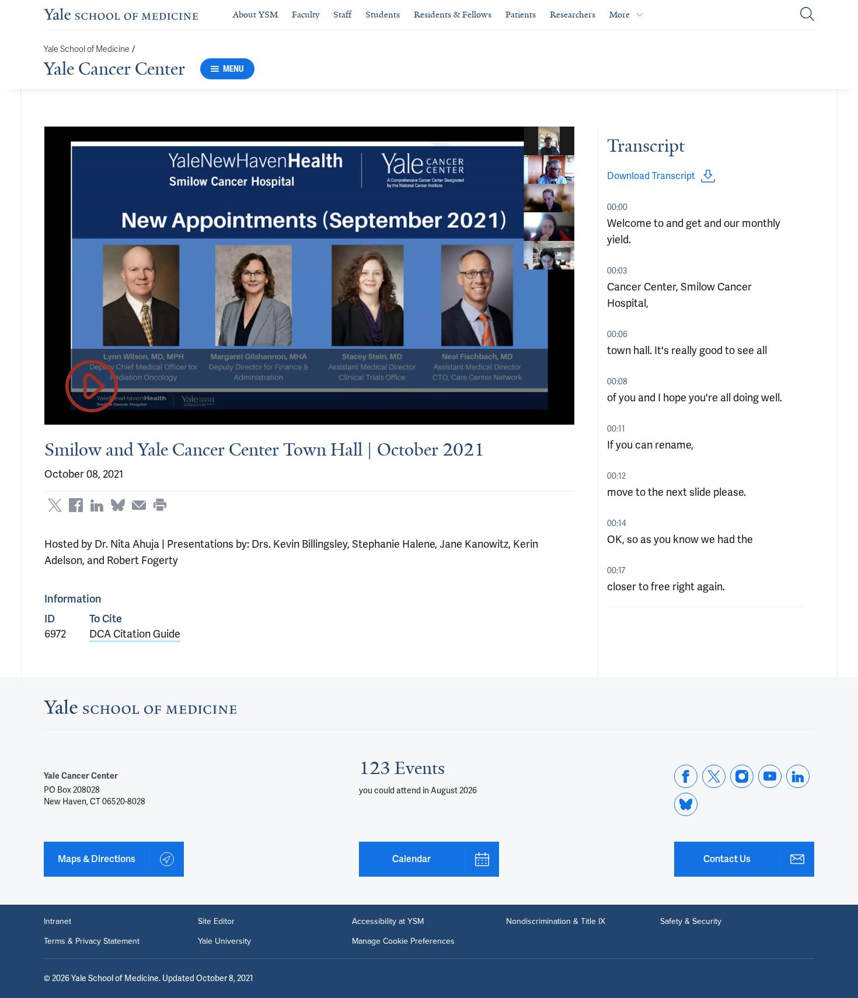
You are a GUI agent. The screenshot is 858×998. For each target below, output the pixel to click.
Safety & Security (690, 921)
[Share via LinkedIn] (97, 505)
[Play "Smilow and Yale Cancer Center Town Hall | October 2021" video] (91, 387)
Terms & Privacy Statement (91, 941)
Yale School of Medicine (87, 49)
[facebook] (685, 776)
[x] (714, 776)
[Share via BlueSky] (118, 505)
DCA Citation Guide (134, 633)
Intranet (57, 921)
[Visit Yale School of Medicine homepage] (140, 710)
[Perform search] (807, 15)
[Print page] (160, 505)
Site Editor (216, 921)
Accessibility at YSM (388, 921)
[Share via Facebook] (76, 505)
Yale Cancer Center (114, 68)
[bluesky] (685, 804)
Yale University (224, 941)
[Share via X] (55, 505)
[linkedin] (798, 776)
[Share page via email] (139, 505)
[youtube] (770, 776)
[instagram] (742, 776)
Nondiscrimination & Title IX (555, 921)
